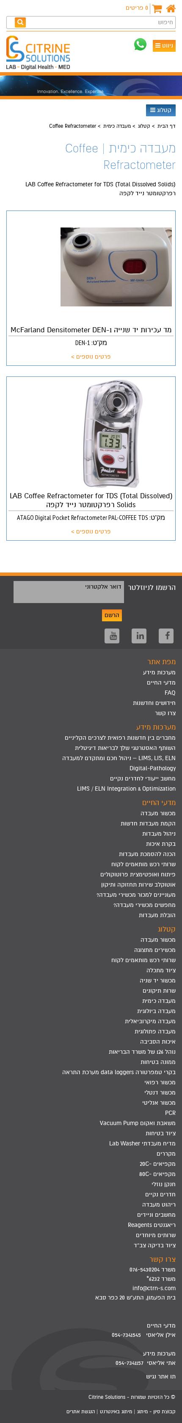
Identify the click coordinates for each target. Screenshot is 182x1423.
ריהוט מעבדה (159, 1204)
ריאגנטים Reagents (152, 1225)
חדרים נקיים (160, 1194)
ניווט (166, 45)
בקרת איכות (161, 844)
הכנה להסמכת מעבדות (147, 854)
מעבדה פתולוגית (155, 1031)
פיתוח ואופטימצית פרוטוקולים (138, 874)
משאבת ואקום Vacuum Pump (138, 1123)
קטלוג (163, 110)
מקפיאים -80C (157, 1174)
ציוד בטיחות (161, 1133)
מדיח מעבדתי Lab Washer (142, 1143)
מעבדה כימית (117, 126)
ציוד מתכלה (161, 970)
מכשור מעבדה (158, 813)
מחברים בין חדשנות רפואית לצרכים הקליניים (120, 737)
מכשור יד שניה (158, 980)
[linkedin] (139, 636)
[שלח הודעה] (140, 44)
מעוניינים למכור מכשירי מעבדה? (136, 894)
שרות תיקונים (159, 990)
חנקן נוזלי (164, 1184)
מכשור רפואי (160, 1082)
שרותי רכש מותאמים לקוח (143, 864)
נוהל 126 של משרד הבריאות (142, 1051)
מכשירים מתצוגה (155, 950)
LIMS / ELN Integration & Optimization (126, 788)
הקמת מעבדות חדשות (148, 823)
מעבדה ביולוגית (156, 1011)
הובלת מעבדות (157, 915)
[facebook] (166, 636)
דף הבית (166, 126)
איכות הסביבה (158, 1041)
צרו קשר (165, 713)
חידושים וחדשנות (154, 703)
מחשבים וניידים (156, 1214)
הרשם (112, 615)
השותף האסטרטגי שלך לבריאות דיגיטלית (125, 748)
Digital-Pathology (153, 768)
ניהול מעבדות (159, 833)
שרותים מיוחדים (156, 1235)
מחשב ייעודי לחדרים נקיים (143, 778)
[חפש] (20, 22)
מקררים (166, 1153)
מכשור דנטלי (160, 1092)
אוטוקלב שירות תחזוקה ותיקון (138, 884)
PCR (170, 1113)
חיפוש (165, 22)
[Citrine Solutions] (40, 54)
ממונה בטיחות (158, 1062)
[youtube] (112, 636)
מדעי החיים (161, 682)
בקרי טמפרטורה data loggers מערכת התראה (119, 1072)
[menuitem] (91, 738)
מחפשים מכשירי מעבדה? (144, 905)
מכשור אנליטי (159, 1102)
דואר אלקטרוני (103, 586)
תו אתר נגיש (161, 1376)
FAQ (170, 692)
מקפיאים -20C (158, 1164)
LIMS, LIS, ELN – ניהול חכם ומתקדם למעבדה (119, 758)
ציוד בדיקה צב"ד (155, 1245)
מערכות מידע (159, 672)
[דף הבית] (171, 8)
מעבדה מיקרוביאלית (150, 1021)
